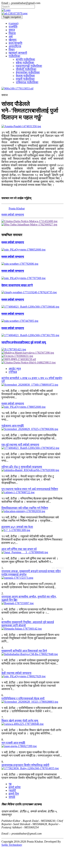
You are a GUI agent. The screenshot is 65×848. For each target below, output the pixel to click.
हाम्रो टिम (14, 793)
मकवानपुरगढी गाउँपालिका (29, 65)
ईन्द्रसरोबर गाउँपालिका (28, 72)
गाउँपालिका (14, 56)
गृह (10, 783)
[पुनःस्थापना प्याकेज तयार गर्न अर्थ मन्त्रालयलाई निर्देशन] (32, 492)
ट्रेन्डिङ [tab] (13, 371)
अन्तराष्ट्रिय (15, 46)
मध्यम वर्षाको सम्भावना (12, 214)
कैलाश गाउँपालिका (25, 75)
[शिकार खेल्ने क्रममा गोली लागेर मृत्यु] (32, 724)
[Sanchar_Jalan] (32, 359)
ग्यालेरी (12, 790)
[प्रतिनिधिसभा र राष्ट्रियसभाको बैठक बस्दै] (32, 701)
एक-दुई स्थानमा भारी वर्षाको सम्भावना (20, 444)
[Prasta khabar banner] (32, 13)
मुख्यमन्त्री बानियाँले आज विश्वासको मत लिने (24, 650)
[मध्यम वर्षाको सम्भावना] (32, 249)
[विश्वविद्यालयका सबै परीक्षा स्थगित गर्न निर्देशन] (32, 511)
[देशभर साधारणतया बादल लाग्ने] (32, 292)
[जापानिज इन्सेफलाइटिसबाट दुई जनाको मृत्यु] (32, 349)
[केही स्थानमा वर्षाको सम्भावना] (32, 676)
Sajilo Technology (11, 844)
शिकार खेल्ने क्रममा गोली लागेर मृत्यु (19, 720)
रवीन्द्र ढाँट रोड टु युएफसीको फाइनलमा (21, 466)
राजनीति (13, 26)
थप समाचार (57, 567)
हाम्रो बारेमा (15, 787)
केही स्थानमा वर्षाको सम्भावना (16, 673)
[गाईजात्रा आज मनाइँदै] (32, 429)
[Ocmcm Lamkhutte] (32, 356)
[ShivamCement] (32, 88)
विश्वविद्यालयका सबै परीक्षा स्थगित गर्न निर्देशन (24, 507)
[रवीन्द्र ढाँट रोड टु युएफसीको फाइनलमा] (32, 470)
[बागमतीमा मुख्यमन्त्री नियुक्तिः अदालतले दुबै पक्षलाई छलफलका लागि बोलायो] (32, 628)
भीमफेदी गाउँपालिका (26, 69)
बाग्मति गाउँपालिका (25, 59)
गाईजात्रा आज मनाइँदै (12, 425)
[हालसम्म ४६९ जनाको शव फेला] (32, 530)
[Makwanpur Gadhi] (32, 221)
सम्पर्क (12, 797)
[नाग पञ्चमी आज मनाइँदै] (32, 746)
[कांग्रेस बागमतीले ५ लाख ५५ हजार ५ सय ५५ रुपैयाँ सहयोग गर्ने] (32, 384)
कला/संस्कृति (15, 43)
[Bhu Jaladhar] (32, 224)
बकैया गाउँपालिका (25, 62)
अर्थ (11, 36)
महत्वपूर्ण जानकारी (18, 52)
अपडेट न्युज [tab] (15, 368)
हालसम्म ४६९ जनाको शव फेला (17, 526)
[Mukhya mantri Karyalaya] (32, 352)
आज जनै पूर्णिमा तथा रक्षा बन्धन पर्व (19, 549)
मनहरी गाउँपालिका (25, 79)
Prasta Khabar (17, 208)
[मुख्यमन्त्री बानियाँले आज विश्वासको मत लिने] (32, 654)
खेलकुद (12, 39)
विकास (12, 33)
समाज (12, 29)
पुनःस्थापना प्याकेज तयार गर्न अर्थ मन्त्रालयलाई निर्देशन (29, 489)
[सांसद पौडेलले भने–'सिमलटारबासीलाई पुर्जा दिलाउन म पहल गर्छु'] (32, 126)
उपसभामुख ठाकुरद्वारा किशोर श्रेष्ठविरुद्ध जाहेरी (25, 765)
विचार (12, 49)
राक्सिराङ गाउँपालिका (27, 82)
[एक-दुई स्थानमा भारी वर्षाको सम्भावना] (32, 448)
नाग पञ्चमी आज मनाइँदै (13, 742)
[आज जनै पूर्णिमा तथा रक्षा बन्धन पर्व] (32, 552)
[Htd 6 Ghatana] (32, 362)
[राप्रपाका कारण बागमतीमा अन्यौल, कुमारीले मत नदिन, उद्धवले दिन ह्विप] (32, 603)
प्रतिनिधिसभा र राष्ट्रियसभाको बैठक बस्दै (22, 698)
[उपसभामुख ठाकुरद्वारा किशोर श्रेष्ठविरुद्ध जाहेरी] (32, 768)
